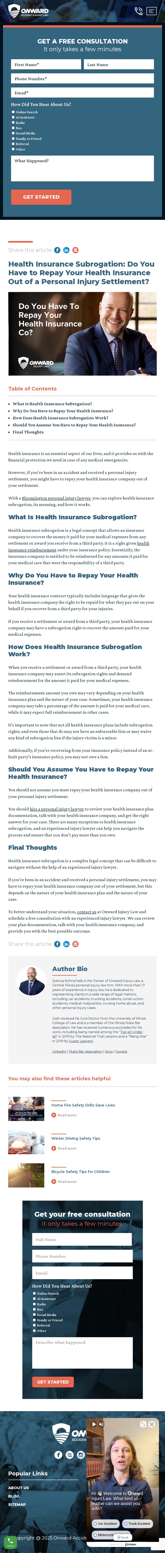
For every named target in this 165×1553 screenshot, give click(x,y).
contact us (86, 911)
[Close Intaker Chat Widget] (151, 1424)
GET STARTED (41, 197)
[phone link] (138, 11)
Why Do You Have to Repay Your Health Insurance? (63, 410)
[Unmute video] (94, 1424)
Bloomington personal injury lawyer (56, 498)
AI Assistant (25, 117)
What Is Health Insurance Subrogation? (52, 403)
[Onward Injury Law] (28, 11)
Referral (22, 144)
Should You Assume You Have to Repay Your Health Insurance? (74, 424)
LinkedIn (59, 1051)
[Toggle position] (143, 1424)
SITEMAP (17, 1504)
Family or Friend (28, 139)
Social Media (25, 133)
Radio (20, 123)
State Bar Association (85, 1051)
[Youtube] (70, 1455)
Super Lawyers (81, 1041)
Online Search (27, 112)
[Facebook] (58, 1455)
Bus (19, 128)
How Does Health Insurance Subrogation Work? (60, 417)
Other (20, 149)
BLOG (13, 1496)
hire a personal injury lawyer (57, 808)
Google (121, 1051)
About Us (18, 1488)
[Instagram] (81, 1455)
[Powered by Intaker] (131, 1544)
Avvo (109, 1051)
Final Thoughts (28, 431)
